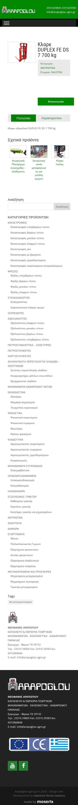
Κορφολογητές (19, 460)
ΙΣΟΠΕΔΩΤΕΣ (16, 313)
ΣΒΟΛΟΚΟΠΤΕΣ (17, 318)
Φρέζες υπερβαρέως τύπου (26, 275)
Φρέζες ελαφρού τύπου (24, 292)
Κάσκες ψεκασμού (21, 434)
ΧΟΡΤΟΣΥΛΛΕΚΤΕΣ (19, 356)
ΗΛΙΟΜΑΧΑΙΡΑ (16, 491)
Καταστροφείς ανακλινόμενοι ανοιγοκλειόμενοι (36, 265)
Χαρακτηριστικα (51, 118)
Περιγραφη (23, 118)
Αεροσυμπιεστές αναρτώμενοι (27, 444)
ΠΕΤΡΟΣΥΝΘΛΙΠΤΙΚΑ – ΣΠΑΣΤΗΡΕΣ (29, 345)
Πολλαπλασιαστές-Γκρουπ (26, 544)
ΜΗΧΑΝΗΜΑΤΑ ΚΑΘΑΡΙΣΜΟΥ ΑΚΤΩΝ (30, 386)
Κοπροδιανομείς (20, 485)
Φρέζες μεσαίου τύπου (23, 286)
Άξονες (14, 538)
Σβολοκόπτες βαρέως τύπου (27, 334)
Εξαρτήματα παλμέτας (23, 566)
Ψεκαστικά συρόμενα (22, 423)
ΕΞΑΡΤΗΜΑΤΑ (16, 534)
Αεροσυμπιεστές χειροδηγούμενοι (30, 455)
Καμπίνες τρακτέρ (21, 506)
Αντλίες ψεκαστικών (22, 555)
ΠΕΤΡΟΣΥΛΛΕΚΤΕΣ (19, 350)
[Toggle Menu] (6, 23)
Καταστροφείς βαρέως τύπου (27, 232)
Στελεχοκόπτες (19, 302)
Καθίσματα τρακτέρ (21, 501)
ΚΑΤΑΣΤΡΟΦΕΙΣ (17, 222)
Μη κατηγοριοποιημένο (20, 602)
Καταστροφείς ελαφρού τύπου (28, 243)
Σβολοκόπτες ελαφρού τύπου (27, 323)
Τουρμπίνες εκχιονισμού (24, 407)
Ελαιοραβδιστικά (20, 470)
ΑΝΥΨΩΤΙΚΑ (47, 68)
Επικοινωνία (56, 101)
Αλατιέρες (16, 396)
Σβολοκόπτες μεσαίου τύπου (27, 328)
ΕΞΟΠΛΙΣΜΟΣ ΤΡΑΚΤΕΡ (22, 496)
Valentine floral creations (49, 795)
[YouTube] (12, 766)
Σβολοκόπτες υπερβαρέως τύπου (30, 339)
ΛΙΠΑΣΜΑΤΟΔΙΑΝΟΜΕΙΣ (22, 476)
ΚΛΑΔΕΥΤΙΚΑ (15, 439)
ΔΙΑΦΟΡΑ (13, 528)
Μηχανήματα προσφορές (25, 581)
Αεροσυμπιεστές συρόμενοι (26, 449)
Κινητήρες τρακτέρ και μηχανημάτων (31, 512)
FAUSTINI (56, 72)
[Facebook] (23, 766)
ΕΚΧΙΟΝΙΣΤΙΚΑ (16, 392)
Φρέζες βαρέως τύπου (23, 281)
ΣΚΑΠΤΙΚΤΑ (15, 523)
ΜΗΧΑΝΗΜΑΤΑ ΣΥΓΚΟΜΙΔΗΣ (25, 466)
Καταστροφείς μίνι (21, 249)
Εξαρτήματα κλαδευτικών (25, 560)
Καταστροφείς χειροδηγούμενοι (28, 260)
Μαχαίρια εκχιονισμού (23, 402)
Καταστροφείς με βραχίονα (26, 254)
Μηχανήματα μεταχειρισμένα (27, 576)
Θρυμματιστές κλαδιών (23, 381)
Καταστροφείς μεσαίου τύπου (27, 238)
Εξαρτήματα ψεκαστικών (24, 549)
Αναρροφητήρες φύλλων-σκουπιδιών (32, 375)
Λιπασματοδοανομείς (22, 480)
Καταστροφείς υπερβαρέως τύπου (30, 227)
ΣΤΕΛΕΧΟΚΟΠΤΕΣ (19, 297)
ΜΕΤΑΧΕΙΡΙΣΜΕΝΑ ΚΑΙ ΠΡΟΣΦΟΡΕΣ (29, 571)
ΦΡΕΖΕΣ (13, 271)
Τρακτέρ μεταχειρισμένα (24, 587)
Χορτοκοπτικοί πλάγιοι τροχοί (27, 307)
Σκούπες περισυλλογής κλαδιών (29, 370)
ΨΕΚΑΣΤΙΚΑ (15, 413)
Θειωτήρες (16, 428)
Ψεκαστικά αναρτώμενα (24, 417)
